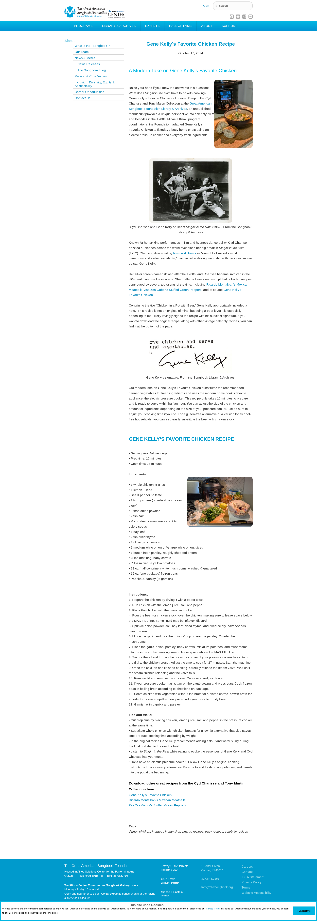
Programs (83, 26)
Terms (246, 887)
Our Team (82, 52)
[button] (2, 917)
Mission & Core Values (91, 76)
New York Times (184, 253)
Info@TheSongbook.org (217, 887)
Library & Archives (119, 26)
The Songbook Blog (91, 70)
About (206, 26)
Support (229, 26)
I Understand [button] (304, 911)
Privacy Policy (213, 908)
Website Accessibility (256, 892)
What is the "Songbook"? (92, 45)
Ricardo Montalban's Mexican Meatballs (157, 800)
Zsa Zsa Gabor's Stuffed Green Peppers (157, 805)
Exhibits (152, 26)
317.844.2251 (210, 878)
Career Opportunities (89, 92)
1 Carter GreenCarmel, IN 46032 (212, 868)
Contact (247, 872)
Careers (247, 866)
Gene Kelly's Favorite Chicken (150, 795)
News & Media (85, 58)
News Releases (88, 64)
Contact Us (82, 98)
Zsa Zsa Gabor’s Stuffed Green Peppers (173, 290)
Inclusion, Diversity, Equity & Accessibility (95, 84)
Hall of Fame (180, 26)
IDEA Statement (253, 877)
